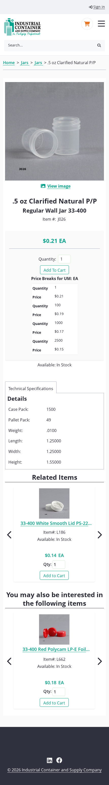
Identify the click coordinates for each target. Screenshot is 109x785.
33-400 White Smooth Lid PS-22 (54, 524)
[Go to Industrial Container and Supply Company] (25, 27)
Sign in (99, 6)
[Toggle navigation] (101, 23)
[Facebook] (59, 760)
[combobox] (48, 45)
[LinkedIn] (49, 760)
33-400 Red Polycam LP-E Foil (54, 650)
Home (9, 62)
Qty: (47, 564)
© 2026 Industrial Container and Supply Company (54, 770)
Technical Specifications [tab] (30, 388)
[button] (99, 45)
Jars (24, 62)
